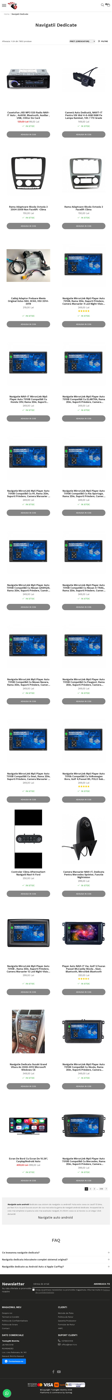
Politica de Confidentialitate (15, 1321)
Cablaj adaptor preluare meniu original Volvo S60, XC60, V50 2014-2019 (28, 301)
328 (101, 1189)
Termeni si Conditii (10, 1317)
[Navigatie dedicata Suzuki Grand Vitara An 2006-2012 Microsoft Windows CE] (28, 1031)
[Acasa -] (18, 6)
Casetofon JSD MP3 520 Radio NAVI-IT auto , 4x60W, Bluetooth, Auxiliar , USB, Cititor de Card (28, 115)
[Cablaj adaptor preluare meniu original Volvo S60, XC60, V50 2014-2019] (28, 265)
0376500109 (67, 1341)
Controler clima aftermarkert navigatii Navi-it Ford (28, 873)
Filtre (104, 41)
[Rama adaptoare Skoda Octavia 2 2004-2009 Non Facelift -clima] (28, 174)
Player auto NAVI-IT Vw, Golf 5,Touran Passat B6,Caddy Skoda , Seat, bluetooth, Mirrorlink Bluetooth (83, 969)
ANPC (60, 1328)
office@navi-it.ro (69, 1344)
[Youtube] (58, 1371)
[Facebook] (53, 1371)
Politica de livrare (10, 1324)
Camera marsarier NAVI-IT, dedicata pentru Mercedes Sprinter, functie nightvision (83, 874)
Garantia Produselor (67, 1321)
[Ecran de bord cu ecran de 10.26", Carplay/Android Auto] (28, 1125)
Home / (7, 14)
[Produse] (4, 6)
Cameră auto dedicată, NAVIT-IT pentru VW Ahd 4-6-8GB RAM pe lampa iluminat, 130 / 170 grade (83, 115)
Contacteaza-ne (16, 1361)
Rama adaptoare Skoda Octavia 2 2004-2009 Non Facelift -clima (28, 208)
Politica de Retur (65, 1317)
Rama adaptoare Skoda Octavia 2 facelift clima (83, 208)
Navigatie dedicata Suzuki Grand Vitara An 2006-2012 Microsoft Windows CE (28, 1067)
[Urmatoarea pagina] (106, 1189)
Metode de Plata (65, 1313)
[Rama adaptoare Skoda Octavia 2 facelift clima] (84, 174)
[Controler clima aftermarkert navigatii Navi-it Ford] (28, 839)
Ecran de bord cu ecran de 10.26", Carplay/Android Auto (28, 1160)
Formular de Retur (66, 1324)
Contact (6, 1328)
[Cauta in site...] (102, 5)
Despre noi (7, 1313)
